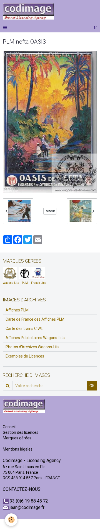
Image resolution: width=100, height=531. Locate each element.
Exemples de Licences (25, 356)
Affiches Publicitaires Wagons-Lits (35, 337)
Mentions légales (17, 449)
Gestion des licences (20, 432)
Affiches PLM (17, 310)
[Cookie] (11, 519)
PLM (25, 282)
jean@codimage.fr (27, 507)
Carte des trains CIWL (24, 328)
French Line (38, 282)
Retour (50, 211)
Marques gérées (17, 438)
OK (91, 386)
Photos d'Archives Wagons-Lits (32, 347)
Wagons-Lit (10, 282)
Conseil (9, 427)
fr (95, 27)
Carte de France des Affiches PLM (35, 319)
